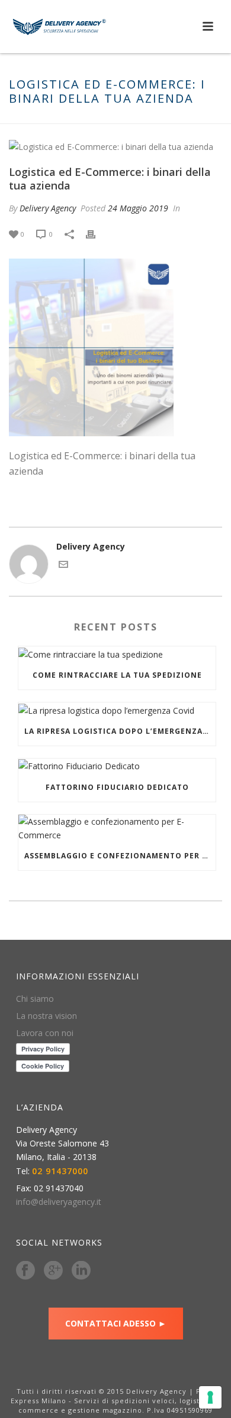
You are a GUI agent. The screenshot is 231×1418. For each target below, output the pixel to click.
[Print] (96, 233)
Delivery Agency (48, 208)
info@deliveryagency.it (58, 1202)
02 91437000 (60, 1171)
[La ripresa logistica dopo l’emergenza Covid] (117, 710)
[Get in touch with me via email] (63, 565)
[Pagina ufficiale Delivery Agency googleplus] (53, 1271)
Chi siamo (35, 999)
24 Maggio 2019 (138, 208)
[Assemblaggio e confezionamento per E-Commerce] (117, 828)
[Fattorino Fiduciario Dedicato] (117, 766)
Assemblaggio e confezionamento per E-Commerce (120, 856)
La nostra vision (46, 1016)
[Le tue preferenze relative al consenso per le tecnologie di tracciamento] (210, 1397)
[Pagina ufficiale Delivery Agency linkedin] (81, 1271)
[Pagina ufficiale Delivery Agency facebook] (25, 1271)
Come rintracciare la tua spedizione (117, 675)
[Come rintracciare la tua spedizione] (117, 653)
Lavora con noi (44, 1033)
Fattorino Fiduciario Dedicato (117, 787)
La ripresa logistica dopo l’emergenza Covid (120, 731)
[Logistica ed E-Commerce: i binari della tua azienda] (115, 146)
